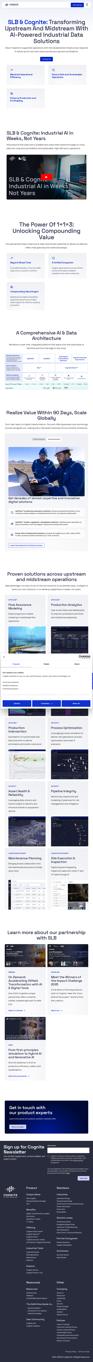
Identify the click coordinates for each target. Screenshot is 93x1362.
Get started (77, 5)
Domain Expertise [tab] (39, 439)
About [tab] (76, 664)
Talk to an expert (17, 1127)
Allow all (76, 703)
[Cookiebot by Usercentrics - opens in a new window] (80, 657)
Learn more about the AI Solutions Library (26, 545)
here (68, 1173)
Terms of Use (83, 1351)
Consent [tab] (16, 664)
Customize (45, 703)
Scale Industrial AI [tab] (54, 439)
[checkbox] (48, 1156)
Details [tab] (46, 664)
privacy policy (78, 1160)
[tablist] (46, 439)
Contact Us (46, 59)
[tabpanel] (46, 497)
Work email (51, 1145)
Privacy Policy (71, 1351)
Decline (17, 703)
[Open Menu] (87, 4)
